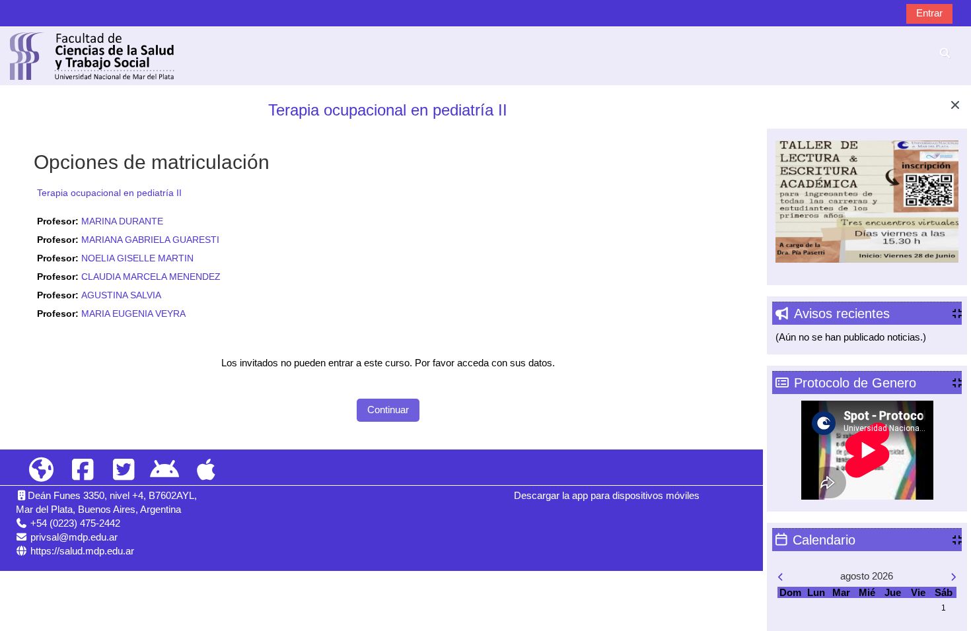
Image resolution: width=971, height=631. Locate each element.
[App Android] (164, 470)
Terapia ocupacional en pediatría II (387, 110)
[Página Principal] (92, 55)
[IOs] (206, 470)
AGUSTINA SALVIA (121, 295)
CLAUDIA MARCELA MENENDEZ (151, 277)
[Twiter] (123, 470)
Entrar (929, 12)
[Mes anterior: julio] (804, 577)
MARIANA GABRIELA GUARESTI (150, 240)
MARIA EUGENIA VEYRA (133, 314)
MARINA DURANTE (122, 221)
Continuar (388, 409)
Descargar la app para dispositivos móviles (607, 495)
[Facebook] (82, 470)
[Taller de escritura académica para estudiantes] (866, 200)
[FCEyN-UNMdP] (41, 470)
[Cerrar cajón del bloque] (955, 105)
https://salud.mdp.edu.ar (82, 550)
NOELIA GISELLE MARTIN (137, 258)
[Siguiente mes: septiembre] (929, 577)
